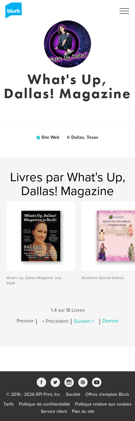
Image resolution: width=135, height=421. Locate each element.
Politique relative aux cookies (103, 404)
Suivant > (84, 321)
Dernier (110, 321)
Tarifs (8, 404)
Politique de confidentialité (44, 404)
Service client (54, 411)
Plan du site (83, 411)
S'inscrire (99, 11)
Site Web (50, 137)
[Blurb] (11, 12)
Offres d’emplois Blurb (107, 394)
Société (73, 394)
